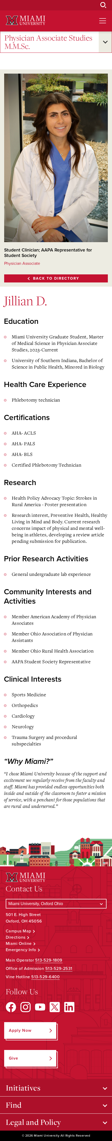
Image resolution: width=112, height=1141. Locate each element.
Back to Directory (56, 278)
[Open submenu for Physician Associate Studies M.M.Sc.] (105, 42)
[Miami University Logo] (25, 20)
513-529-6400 (45, 976)
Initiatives (23, 1087)
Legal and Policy (33, 1122)
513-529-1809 (49, 960)
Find (14, 1105)
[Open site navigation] (103, 21)
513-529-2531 (58, 968)
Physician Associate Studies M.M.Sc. (48, 42)
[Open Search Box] (103, 5)
